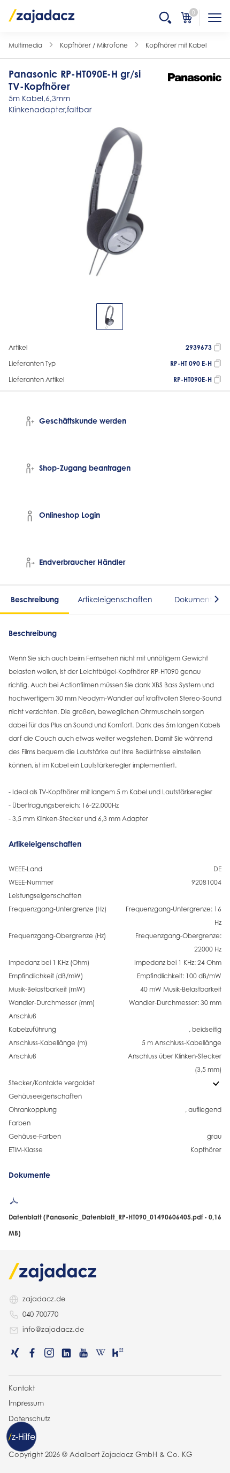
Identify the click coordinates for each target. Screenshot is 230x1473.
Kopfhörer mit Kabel (175, 45)
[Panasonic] (194, 77)
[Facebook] (32, 1352)
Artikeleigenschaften (115, 599)
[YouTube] (83, 1352)
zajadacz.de (43, 1298)
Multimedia (25, 45)
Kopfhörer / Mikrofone (94, 45)
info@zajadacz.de (53, 1329)
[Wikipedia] (100, 1352)
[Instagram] (49, 1352)
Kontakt (22, 1388)
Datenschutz (29, 1418)
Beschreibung (35, 599)
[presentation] (16, 316)
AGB (16, 1433)
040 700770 (40, 1314)
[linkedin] (66, 1352)
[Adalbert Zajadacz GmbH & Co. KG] (42, 15)
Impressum (26, 1403)
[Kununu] (117, 1352)
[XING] (15, 1352)
